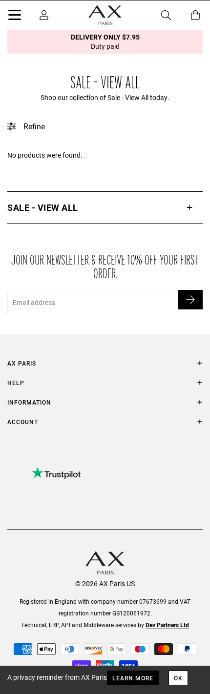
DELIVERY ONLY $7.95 (105, 41)
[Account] (44, 15)
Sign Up (190, 299)
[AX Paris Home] (105, 15)
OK (178, 678)
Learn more (132, 678)
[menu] (14, 16)
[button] (105, 207)
